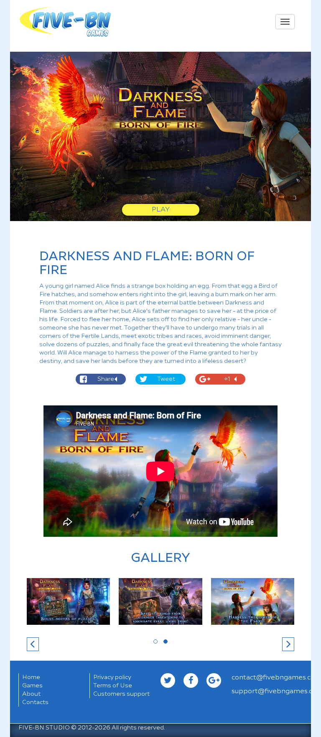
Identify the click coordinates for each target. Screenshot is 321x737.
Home (31, 677)
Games (32, 686)
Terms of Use (112, 686)
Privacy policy (112, 677)
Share (105, 379)
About (31, 694)
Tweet (166, 379)
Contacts (35, 702)
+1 (227, 379)
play (161, 209)
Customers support (121, 694)
